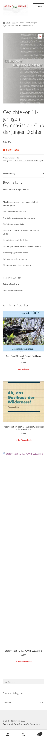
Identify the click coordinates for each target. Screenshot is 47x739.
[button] (40, 36)
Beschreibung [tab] (9, 173)
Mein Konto (8, 734)
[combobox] (23, 702)
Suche (23, 734)
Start (8, 23)
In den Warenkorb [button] (24, 440)
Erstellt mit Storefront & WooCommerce (21, 724)
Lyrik (13, 23)
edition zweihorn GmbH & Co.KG (26, 161)
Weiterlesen (23, 369)
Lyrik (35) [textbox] (22, 702)
